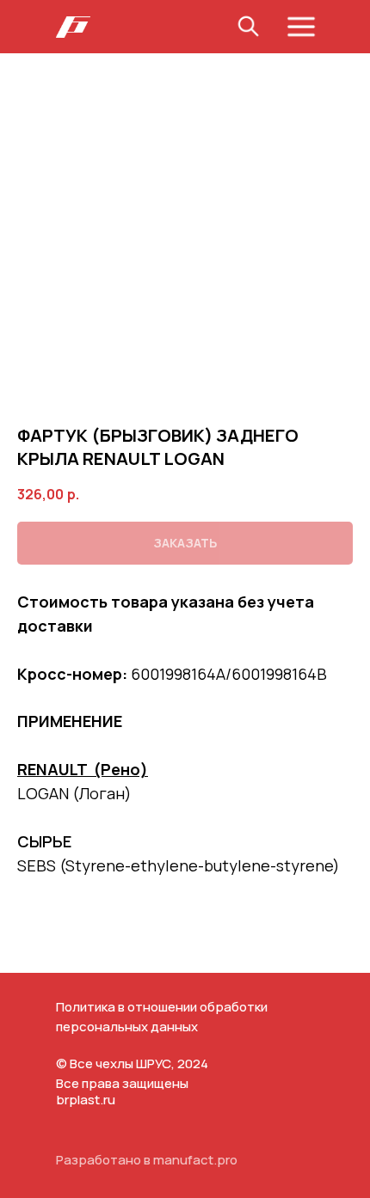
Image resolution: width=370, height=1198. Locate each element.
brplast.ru (85, 1100)
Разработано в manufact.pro (146, 1160)
